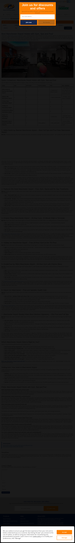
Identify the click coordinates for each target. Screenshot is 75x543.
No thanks (46, 22)
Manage (64, 538)
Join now (29, 22)
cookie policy (37, 536)
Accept (64, 532)
